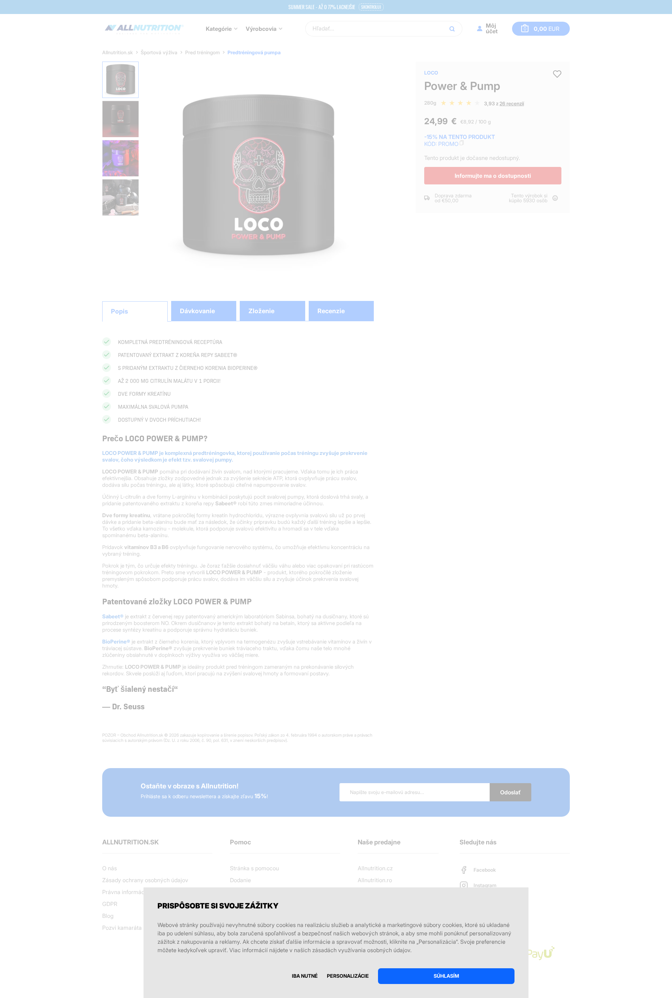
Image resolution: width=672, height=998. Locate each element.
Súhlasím (446, 976)
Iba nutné (305, 976)
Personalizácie (348, 976)
